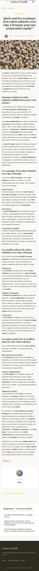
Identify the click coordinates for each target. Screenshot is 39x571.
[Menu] (33, 1)
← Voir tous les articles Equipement (13, 493)
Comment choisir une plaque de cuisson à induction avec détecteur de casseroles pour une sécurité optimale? (19, 523)
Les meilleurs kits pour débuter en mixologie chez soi (18, 516)
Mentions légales (13, 560)
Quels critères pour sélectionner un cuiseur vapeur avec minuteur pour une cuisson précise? (19, 530)
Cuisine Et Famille (19, 1)
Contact (22, 560)
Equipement (11, 8)
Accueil (4, 8)
